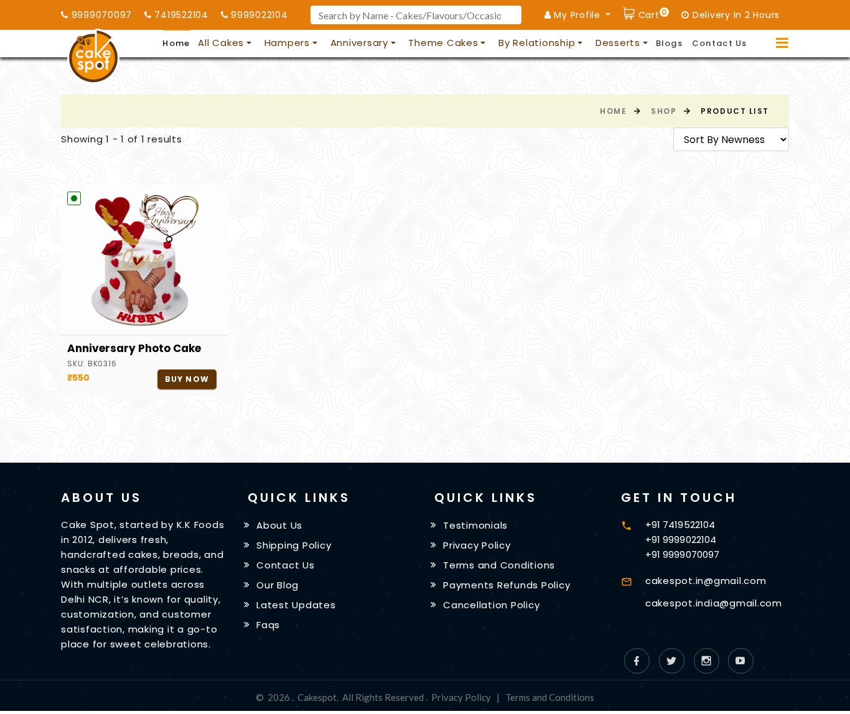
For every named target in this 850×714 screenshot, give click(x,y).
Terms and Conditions (499, 565)
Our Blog (277, 584)
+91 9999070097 (682, 554)
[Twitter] (671, 661)
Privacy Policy (477, 545)
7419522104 (180, 15)
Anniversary (359, 42)
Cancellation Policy (491, 604)
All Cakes (221, 42)
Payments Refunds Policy (506, 584)
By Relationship (536, 42)
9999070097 (100, 15)
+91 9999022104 (680, 539)
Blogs (669, 43)
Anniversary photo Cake (134, 348)
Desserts (617, 42)
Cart (650, 13)
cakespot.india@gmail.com (713, 603)
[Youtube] (741, 661)
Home (176, 43)
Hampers (287, 42)
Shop (663, 111)
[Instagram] (706, 661)
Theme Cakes (443, 42)
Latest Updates (296, 604)
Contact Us (719, 43)
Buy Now (187, 379)
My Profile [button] (577, 15)
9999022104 (257, 15)
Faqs (268, 624)
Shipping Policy (293, 545)
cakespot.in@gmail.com (706, 580)
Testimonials (475, 525)
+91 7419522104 (680, 524)
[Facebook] (637, 661)
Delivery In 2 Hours (734, 15)
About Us (279, 525)
